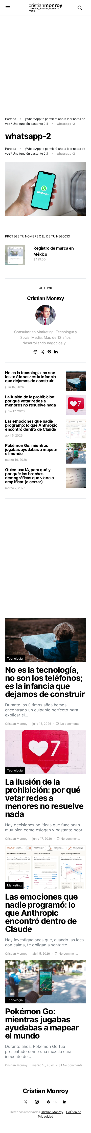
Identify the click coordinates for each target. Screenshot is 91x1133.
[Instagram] (37, 1102)
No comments (69, 724)
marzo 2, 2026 (15, 488)
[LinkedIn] (65, 1102)
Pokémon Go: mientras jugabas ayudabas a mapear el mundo (31, 449)
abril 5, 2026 (13, 435)
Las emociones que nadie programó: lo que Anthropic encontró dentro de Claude (31, 425)
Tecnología (15, 658)
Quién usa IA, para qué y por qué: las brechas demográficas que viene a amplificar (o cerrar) (29, 475)
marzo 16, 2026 (16, 460)
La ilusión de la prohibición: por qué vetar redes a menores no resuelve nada (30, 400)
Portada (10, 119)
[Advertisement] (45, 60)
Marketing (14, 885)
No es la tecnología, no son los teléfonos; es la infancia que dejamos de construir (30, 376)
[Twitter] (25, 1102)
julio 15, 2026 (14, 387)
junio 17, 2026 (15, 411)
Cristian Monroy (45, 298)
